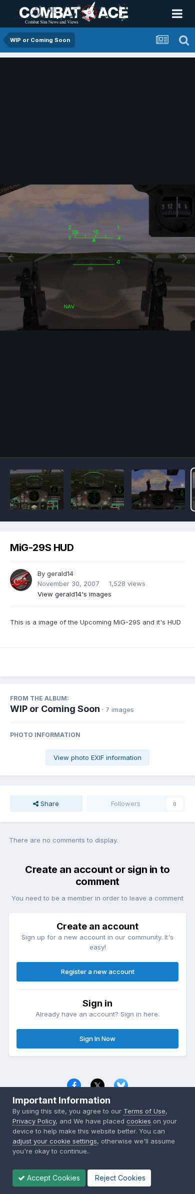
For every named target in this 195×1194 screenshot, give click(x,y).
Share (48, 804)
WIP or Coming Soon (55, 709)
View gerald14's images (75, 594)
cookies (138, 1121)
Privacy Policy (34, 1121)
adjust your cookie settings (54, 1141)
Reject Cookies (119, 1178)
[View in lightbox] (97, 257)
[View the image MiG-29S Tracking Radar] (97, 490)
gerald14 (60, 574)
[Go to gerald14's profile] (21, 580)
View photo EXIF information (98, 758)
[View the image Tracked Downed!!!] (37, 490)
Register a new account (97, 972)
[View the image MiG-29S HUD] (158, 490)
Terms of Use (145, 1111)
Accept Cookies (52, 1178)
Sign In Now (98, 1038)
